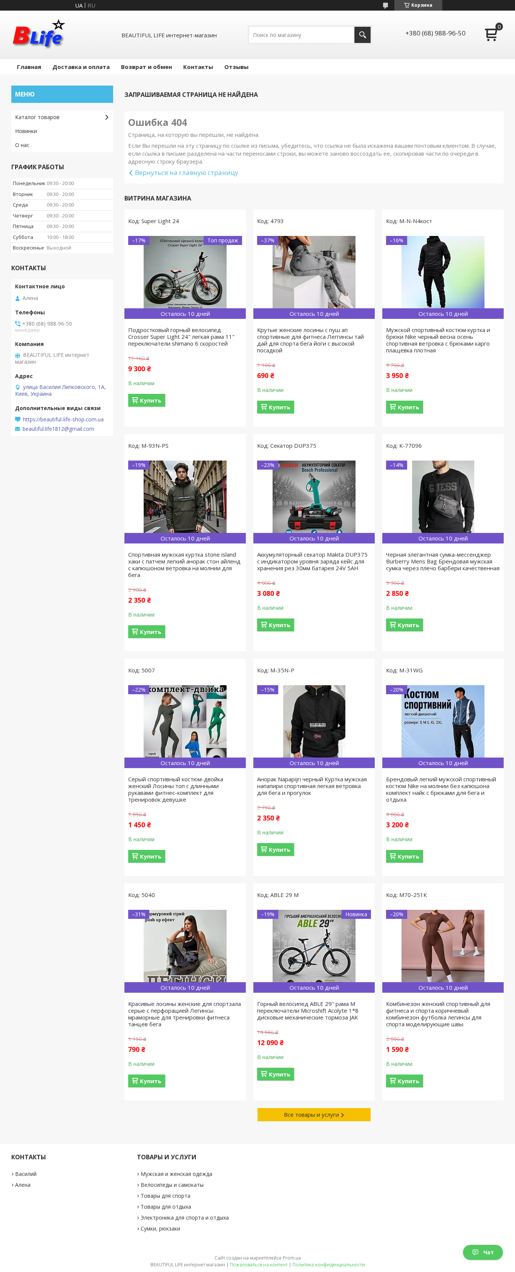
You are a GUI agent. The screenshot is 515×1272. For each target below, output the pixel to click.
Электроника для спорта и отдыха (185, 1217)
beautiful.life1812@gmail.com (58, 429)
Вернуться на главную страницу (186, 172)
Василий (26, 1173)
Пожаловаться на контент (259, 1264)
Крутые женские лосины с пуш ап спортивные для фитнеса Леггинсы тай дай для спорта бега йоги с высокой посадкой (310, 340)
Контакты (198, 66)
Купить (150, 400)
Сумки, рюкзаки (160, 1228)
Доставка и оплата (81, 66)
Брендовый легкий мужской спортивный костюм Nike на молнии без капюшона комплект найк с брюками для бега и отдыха (441, 789)
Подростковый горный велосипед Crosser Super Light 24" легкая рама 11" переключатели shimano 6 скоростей (181, 336)
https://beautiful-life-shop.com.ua (63, 419)
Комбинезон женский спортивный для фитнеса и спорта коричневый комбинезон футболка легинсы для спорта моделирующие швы (438, 1013)
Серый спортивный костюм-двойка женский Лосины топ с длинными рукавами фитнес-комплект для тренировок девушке (175, 789)
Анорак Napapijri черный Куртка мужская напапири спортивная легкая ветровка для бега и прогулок (312, 786)
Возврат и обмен (146, 66)
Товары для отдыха (166, 1206)
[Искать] (362, 35)
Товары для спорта (165, 1195)
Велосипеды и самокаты (172, 1184)
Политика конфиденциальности (329, 1264)
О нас (22, 144)
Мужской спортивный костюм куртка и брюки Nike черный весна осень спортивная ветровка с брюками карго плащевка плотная (438, 340)
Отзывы (236, 66)
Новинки (26, 131)
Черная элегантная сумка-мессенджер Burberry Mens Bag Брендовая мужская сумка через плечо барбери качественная (443, 561)
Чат (488, 1252)
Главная (29, 66)
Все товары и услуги (311, 1114)
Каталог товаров (37, 117)
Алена (23, 1184)
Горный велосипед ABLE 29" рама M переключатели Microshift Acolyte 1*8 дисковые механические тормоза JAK (308, 1010)
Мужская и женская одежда (176, 1173)
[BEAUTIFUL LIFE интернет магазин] (38, 35)
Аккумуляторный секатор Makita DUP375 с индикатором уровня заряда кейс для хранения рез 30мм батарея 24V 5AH (312, 561)
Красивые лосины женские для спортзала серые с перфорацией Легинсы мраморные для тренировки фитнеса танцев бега (184, 1013)
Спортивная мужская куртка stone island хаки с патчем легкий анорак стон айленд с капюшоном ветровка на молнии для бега (184, 564)
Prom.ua (292, 1258)
